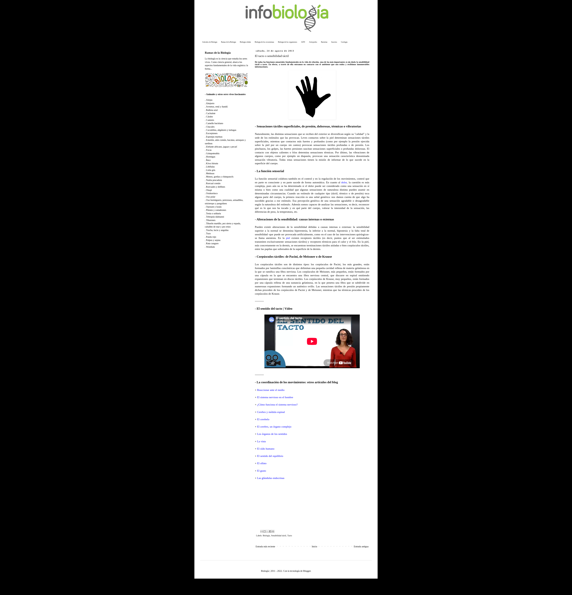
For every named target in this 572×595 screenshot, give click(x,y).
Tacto (289, 535)
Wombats (210, 247)
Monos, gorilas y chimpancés (219, 176)
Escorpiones (211, 133)
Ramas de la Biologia (228, 42)
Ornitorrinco (212, 193)
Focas (209, 150)
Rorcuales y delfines (215, 187)
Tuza (208, 233)
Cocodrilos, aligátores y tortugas (221, 130)
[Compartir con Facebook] (270, 531)
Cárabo (209, 116)
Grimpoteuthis (212, 153)
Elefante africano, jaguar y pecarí (221, 146)
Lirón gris (210, 170)
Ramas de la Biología (218, 52)
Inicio (314, 546)
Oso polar (210, 197)
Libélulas (210, 166)
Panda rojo (211, 237)
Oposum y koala (214, 206)
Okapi (209, 190)
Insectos (334, 42)
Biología (266, 535)
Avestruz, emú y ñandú (217, 106)
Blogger (307, 571)
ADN (303, 42)
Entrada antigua (361, 546)
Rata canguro (212, 243)
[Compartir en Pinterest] (273, 531)
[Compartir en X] (267, 531)
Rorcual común (213, 183)
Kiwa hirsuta (212, 163)
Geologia (344, 42)
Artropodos (313, 42)
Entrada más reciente (265, 546)
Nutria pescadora (214, 180)
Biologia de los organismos (287, 42)
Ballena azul (212, 110)
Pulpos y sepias (213, 240)
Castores (210, 120)
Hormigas (210, 156)
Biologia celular (245, 42)
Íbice (208, 160)
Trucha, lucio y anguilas (217, 230)
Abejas (209, 100)
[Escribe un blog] (264, 531)
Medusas (210, 173)
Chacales (210, 126)
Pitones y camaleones (216, 210)
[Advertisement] (312, 504)
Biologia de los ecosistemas (264, 42)
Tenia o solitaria (213, 213)
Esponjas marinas (214, 136)
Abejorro (210, 103)
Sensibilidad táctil (278, 535)
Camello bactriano (214, 123)
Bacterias (324, 42)
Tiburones (210, 220)
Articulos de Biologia (209, 42)
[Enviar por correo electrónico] (261, 531)
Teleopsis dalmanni (215, 216)
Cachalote (210, 113)
